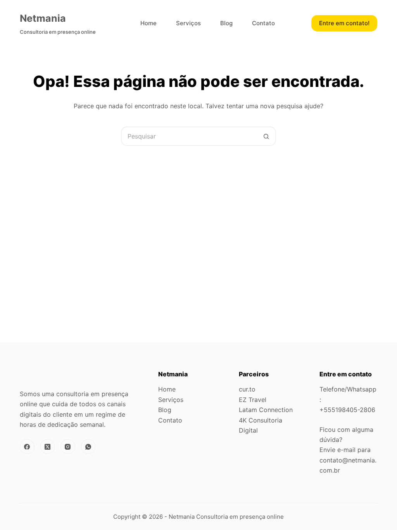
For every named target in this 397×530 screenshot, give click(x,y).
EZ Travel (252, 400)
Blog (226, 23)
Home (148, 23)
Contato (263, 23)
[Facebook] (27, 446)
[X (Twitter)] (47, 446)
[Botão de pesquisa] (266, 136)
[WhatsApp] (88, 446)
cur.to (247, 389)
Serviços (188, 23)
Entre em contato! (344, 23)
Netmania (43, 18)
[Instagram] (67, 446)
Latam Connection (266, 410)
